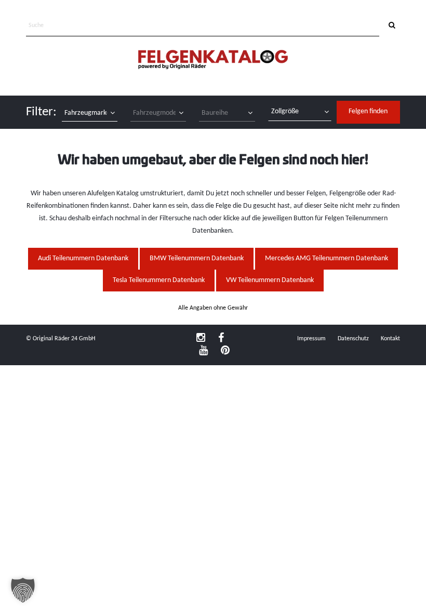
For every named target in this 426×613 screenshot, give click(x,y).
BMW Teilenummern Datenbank (197, 258)
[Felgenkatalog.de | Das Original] (213, 60)
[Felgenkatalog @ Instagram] (200, 339)
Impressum (311, 339)
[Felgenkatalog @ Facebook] (221, 339)
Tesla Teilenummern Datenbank (159, 280)
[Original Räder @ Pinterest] (225, 351)
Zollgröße (285, 111)
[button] (23, 590)
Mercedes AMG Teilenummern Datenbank (326, 258)
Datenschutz (353, 339)
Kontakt (390, 339)
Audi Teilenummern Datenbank (83, 258)
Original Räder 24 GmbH (64, 339)
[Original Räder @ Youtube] (203, 351)
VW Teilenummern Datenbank (270, 280)
